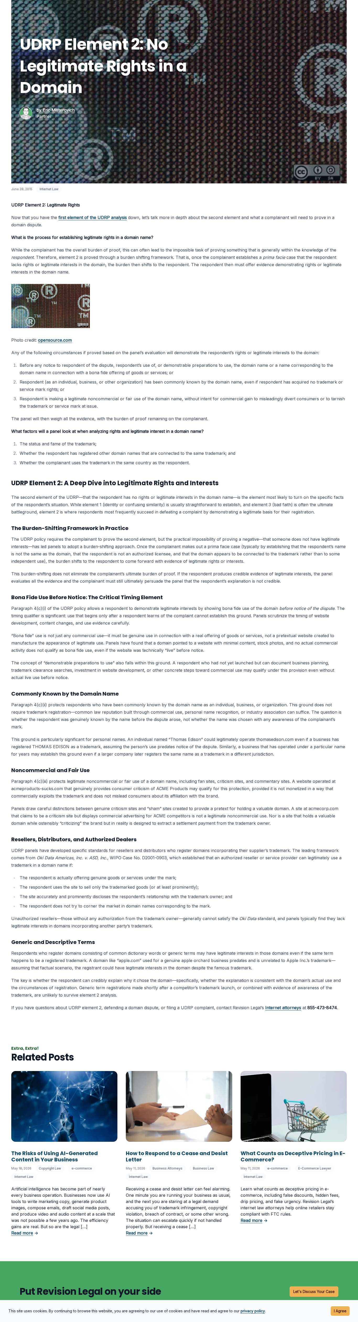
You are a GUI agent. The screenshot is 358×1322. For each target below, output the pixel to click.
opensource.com (55, 340)
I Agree (340, 1311)
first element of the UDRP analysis (92, 217)
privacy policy (253, 1311)
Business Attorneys (167, 1168)
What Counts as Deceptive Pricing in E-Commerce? (293, 1156)
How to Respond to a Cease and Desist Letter (177, 1156)
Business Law (203, 1168)
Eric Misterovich (59, 110)
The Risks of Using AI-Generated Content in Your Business (54, 1156)
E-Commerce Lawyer (314, 1168)
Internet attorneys (283, 1007)
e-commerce (82, 1168)
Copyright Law (50, 1168)
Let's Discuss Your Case (314, 1291)
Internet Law (49, 189)
